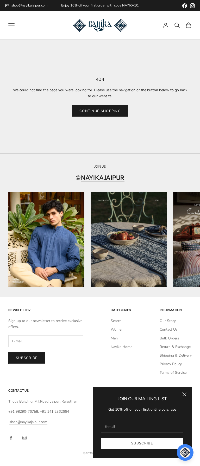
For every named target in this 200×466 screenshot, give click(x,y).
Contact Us (169, 329)
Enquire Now (121, 5)
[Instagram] (192, 5)
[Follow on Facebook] (11, 438)
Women (117, 329)
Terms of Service (173, 372)
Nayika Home (121, 346)
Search (116, 320)
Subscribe (142, 443)
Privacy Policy (171, 364)
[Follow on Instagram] (24, 438)
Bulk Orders (169, 338)
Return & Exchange (175, 346)
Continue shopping (100, 111)
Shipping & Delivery (176, 355)
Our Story (168, 320)
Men (114, 338)
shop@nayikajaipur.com (29, 5)
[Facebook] (184, 5)
